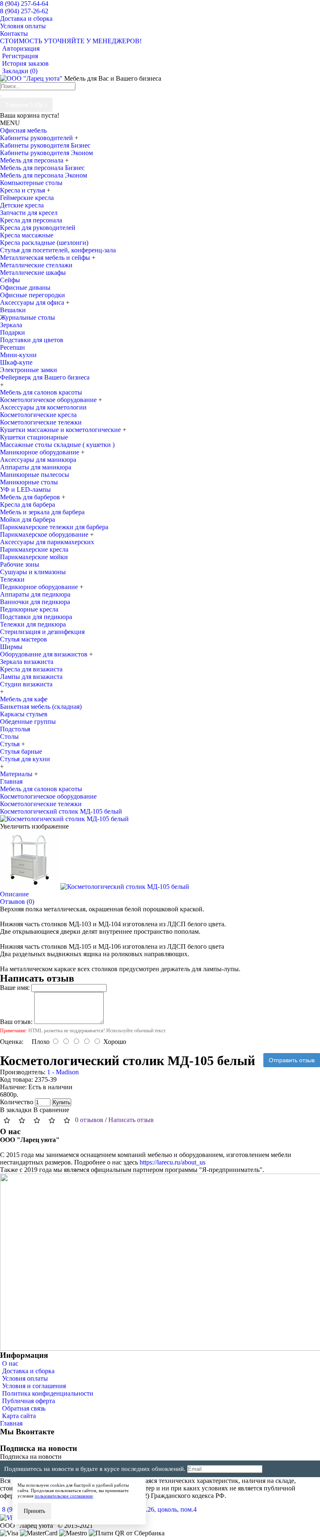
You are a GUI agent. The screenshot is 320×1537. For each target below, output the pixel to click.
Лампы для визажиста (31, 676)
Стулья (10, 744)
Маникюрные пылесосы (34, 474)
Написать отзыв (131, 1119)
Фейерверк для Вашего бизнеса (45, 377)
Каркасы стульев (24, 714)
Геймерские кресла (27, 197)
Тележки (12, 579)
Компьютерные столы (31, 182)
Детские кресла (22, 205)
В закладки (16, 1109)
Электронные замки (28, 369)
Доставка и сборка (28, 1370)
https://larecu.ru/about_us (172, 1162)
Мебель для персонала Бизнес (42, 167)
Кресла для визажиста (31, 669)
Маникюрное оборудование (40, 452)
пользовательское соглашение (64, 1495)
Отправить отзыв (292, 1060)
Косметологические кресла (38, 414)
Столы (9, 736)
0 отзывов (89, 1119)
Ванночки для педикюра (35, 601)
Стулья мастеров (23, 639)
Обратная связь (23, 1408)
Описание (14, 894)
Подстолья (15, 729)
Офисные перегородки (32, 295)
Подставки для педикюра (36, 616)
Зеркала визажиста (26, 661)
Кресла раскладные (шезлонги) (44, 242)
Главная (11, 1423)
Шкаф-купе (16, 362)
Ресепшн (12, 347)
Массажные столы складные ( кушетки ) (57, 444)
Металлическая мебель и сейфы (46, 257)
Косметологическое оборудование (49, 399)
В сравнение (51, 1109)
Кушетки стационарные (34, 437)
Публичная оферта (28, 1400)
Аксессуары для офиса (33, 302)
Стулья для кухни (25, 758)
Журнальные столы (27, 317)
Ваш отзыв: (16, 1021)
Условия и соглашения (34, 1385)
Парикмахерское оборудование (45, 534)
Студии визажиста (26, 684)
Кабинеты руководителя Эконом (46, 152)
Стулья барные (21, 751)
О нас (10, 1363)
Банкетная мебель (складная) (41, 706)
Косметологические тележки (41, 422)
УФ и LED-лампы (25, 489)
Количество (16, 1101)
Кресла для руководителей (37, 227)
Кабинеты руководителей (37, 137)
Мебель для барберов (31, 497)
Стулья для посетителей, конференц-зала (58, 250)
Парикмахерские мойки (34, 556)
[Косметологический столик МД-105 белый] (64, 818)
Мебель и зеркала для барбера (42, 512)
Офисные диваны (25, 287)
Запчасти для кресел (29, 212)
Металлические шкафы (33, 272)
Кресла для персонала (31, 220)
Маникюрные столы (29, 482)
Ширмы (11, 646)
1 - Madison (63, 1072)
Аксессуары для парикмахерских (47, 541)
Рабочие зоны (19, 564)
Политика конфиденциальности (47, 1393)
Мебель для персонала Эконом (43, 175)
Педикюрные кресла (29, 609)
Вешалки (13, 309)
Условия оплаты (25, 1378)
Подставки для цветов (31, 339)
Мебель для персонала (32, 160)
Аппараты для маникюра (35, 467)
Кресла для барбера (27, 504)
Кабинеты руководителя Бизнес (45, 145)
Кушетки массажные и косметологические (61, 429)
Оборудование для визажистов (44, 654)
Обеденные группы (28, 721)
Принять (34, 1511)
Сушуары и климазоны (33, 571)
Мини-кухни (18, 354)
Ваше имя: (15, 987)
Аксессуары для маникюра (38, 459)
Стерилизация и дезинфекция (42, 631)
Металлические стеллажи (36, 265)
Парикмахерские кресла (34, 549)
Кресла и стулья (23, 190)
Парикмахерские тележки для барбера (54, 526)
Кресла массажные (26, 235)
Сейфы (10, 280)
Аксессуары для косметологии (43, 407)
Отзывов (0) (17, 901)
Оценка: (11, 1041)
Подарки (12, 332)
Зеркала (11, 324)
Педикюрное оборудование (40, 586)
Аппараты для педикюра (35, 594)
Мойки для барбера (27, 519)
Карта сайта (19, 1415)
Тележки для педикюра (33, 624)
